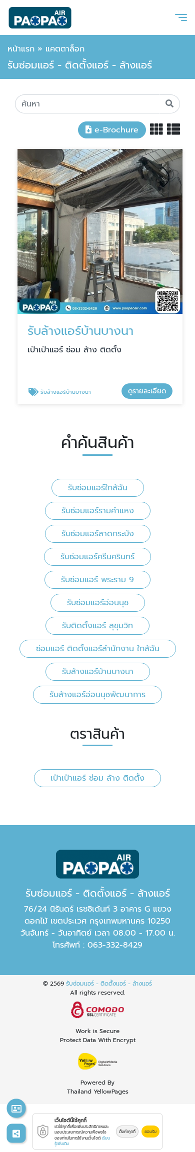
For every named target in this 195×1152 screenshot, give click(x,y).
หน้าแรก (21, 49)
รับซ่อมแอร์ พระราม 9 (97, 580)
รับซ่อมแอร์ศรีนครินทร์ (97, 557)
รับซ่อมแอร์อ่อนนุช (97, 603)
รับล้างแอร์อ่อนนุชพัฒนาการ (98, 695)
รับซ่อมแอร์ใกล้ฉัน (98, 488)
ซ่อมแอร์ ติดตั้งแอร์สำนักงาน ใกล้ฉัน (98, 649)
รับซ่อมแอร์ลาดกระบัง (98, 534)
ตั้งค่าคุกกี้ (127, 1132)
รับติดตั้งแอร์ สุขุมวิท (97, 626)
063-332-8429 (115, 945)
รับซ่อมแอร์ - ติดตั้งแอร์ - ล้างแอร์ (109, 983)
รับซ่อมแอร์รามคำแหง (98, 511)
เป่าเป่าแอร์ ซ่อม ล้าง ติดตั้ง (97, 778)
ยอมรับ (150, 1132)
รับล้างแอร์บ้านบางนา (98, 672)
